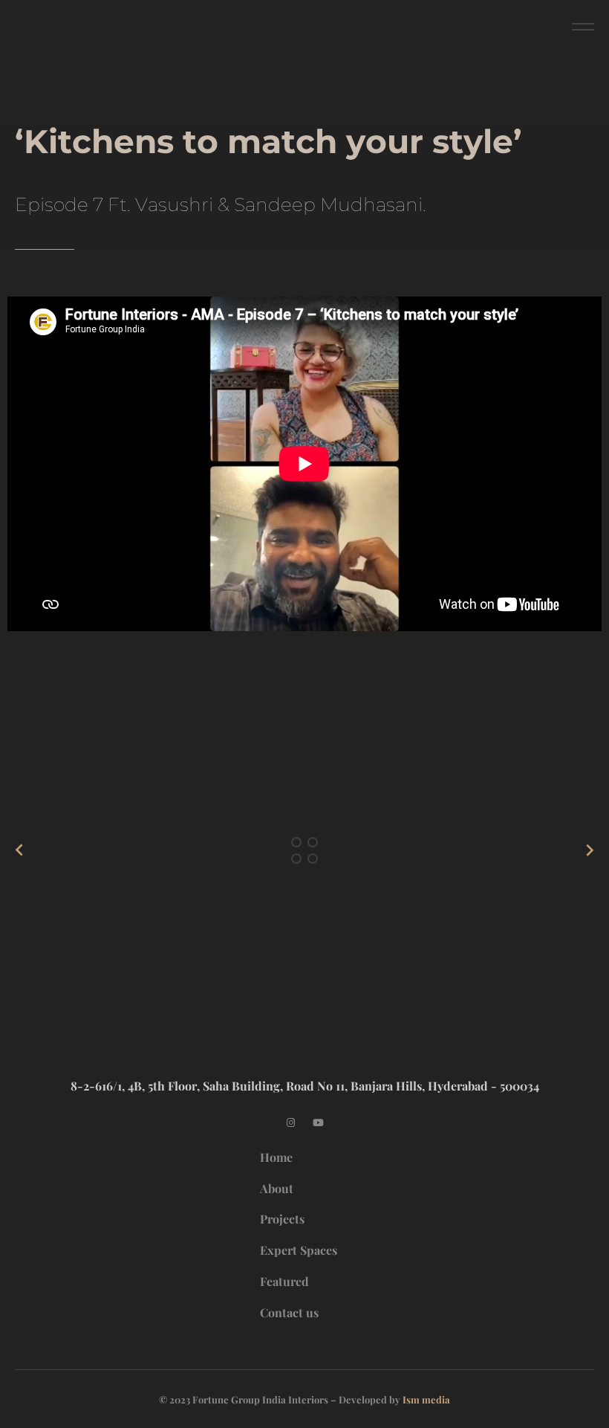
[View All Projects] (305, 850)
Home (276, 1157)
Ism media (426, 1399)
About (276, 1188)
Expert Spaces (298, 1250)
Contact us (289, 1312)
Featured (284, 1281)
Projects (282, 1219)
